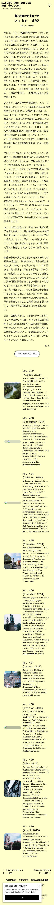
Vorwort (23, 880)
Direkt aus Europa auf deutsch (16, 5)
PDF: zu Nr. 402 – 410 (27, 354)
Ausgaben (11, 880)
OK (22, 897)
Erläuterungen (39, 880)
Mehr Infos (31, 892)
